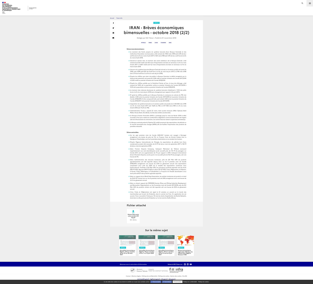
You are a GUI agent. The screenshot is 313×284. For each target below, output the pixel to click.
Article (156, 23)
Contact (128, 276)
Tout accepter (156, 281)
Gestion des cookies (175, 276)
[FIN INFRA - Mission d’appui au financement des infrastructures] (176, 270)
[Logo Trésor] (32, 8)
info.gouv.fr (164, 279)
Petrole (143, 42)
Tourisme (163, 42)
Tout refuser (167, 281)
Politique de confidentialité (149, 276)
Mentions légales (136, 276)
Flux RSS (185, 276)
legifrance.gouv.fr (155, 279)
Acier (156, 42)
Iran (170, 42)
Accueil (112, 18)
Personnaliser (178, 281)
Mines (150, 42)
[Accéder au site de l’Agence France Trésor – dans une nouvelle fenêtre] (138, 270)
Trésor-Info (119, 18)
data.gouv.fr (172, 279)
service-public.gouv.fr (143, 279)
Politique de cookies (163, 276)
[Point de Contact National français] (158, 270)
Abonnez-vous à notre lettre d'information (133, 264)
